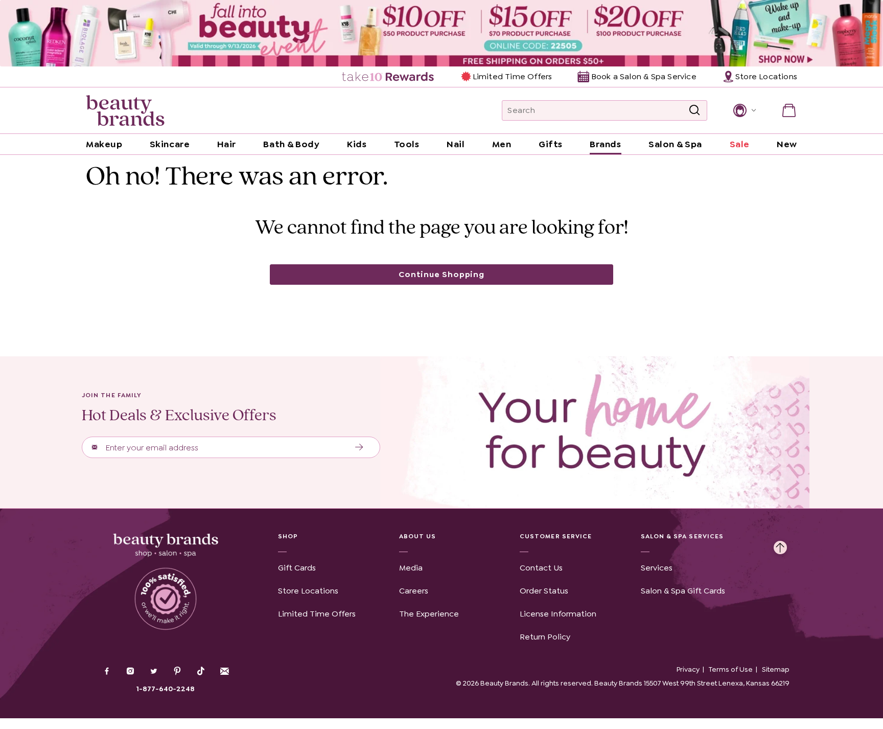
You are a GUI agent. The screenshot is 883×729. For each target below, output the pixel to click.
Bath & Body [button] (291, 144)
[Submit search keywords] (694, 110)
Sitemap (775, 669)
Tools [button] (407, 144)
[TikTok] (200, 671)
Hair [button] (226, 144)
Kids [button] (356, 144)
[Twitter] (153, 672)
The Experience (429, 613)
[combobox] (604, 110)
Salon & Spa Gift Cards (683, 590)
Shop (288, 536)
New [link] (787, 144)
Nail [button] (455, 144)
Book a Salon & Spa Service (643, 76)
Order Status (544, 590)
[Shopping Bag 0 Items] (789, 110)
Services (656, 567)
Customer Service (556, 536)
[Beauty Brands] (125, 110)
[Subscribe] (359, 447)
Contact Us (541, 567)
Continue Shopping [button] (441, 274)
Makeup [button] (104, 144)
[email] (224, 671)
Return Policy (545, 636)
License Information (558, 613)
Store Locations (308, 590)
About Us (417, 536)
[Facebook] (106, 672)
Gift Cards (297, 567)
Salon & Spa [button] (675, 144)
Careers (413, 590)
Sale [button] (740, 144)
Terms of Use (731, 669)
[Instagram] (130, 672)
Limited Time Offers (512, 76)
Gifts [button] (551, 144)
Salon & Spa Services (682, 536)
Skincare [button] (170, 144)
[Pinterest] (177, 672)
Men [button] (502, 144)
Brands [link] (605, 144)
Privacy (688, 669)
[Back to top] (780, 545)
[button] (744, 110)
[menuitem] (388, 76)
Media (411, 567)
